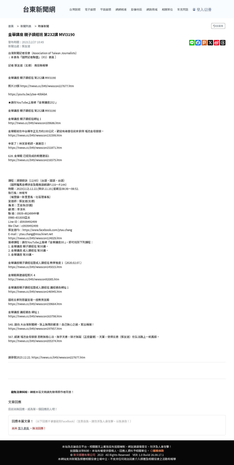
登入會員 (24, 428)
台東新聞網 (39, 9)
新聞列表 (25, 26)
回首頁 (219, 26)
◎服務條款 (157, 451)
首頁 (11, 26)
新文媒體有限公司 (84, 455)
